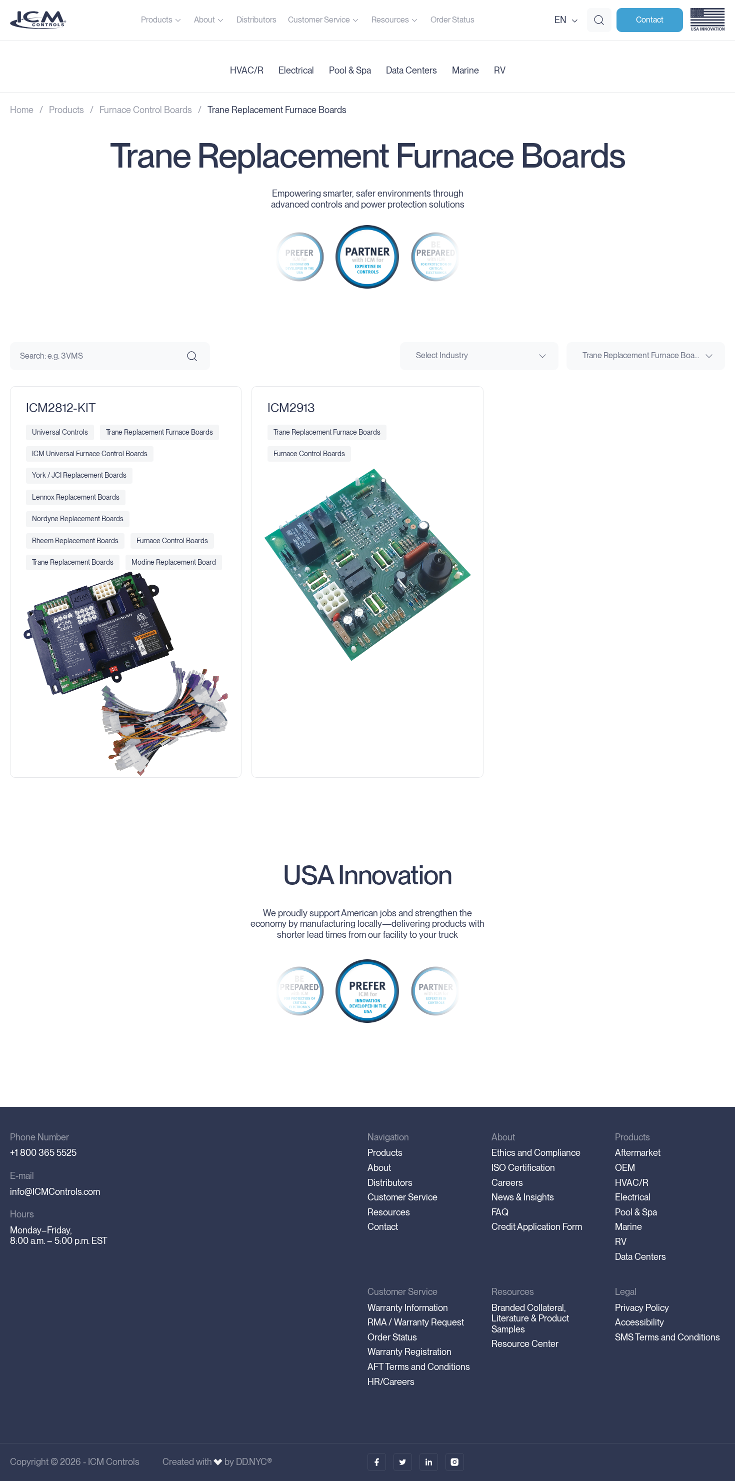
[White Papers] (403, 1462)
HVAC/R (247, 70)
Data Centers (411, 70)
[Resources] (429, 1462)
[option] (299, 257)
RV (500, 70)
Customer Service (319, 20)
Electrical (296, 70)
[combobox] (479, 356)
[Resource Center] (377, 1462)
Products (156, 20)
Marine (465, 70)
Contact (650, 20)
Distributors (256, 20)
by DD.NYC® (248, 1461)
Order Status (452, 20)
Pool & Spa (350, 70)
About (204, 20)
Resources (390, 20)
